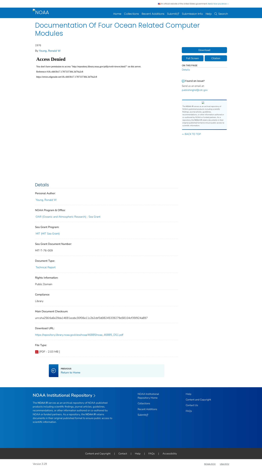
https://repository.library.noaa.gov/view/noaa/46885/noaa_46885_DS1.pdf (79, 335)
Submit (171, 14)
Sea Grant (94, 217)
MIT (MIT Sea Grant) (48, 233)
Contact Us (192, 405)
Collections (131, 14)
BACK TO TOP (193, 134)
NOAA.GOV (210, 464)
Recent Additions (153, 14)
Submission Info (192, 14)
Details (186, 69)
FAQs (189, 411)
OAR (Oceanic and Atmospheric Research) (61, 217)
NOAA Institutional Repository (62, 395)
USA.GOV (224, 464)
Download (204, 50)
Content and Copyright (198, 399)
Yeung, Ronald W (50, 51)
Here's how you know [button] (217, 3)
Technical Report (45, 267)
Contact (122, 453)
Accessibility (170, 453)
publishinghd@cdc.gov (195, 90)
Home (117, 14)
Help (209, 14)
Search (223, 14)
